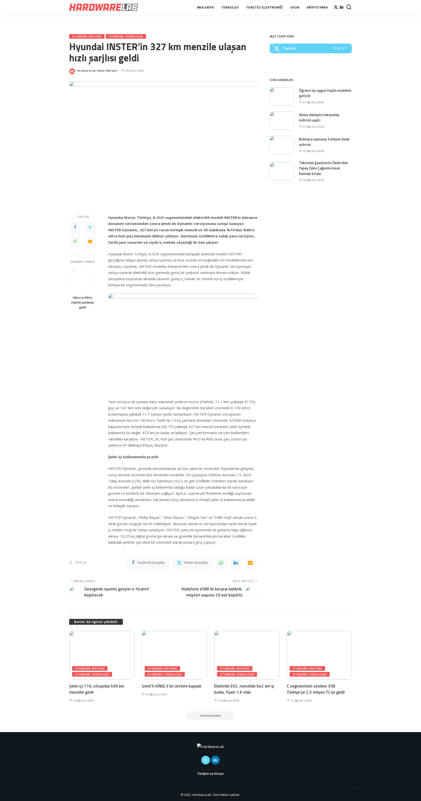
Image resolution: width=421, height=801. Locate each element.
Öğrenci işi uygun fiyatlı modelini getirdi (325, 93)
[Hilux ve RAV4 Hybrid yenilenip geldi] (83, 279)
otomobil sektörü (87, 36)
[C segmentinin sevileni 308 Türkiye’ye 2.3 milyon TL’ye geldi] (319, 655)
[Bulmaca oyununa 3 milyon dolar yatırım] (282, 145)
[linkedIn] (236, 563)
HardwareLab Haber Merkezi (97, 70)
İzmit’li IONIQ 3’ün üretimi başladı (171, 686)
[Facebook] (75, 227)
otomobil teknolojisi (126, 36)
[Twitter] (336, 7)
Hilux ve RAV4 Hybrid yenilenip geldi (82, 302)
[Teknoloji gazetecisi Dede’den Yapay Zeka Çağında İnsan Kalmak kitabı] (282, 171)
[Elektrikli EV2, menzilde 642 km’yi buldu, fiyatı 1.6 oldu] (246, 655)
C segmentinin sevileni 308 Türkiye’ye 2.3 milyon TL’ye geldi (316, 689)
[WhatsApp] (75, 241)
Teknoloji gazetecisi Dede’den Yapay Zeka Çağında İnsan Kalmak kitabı (323, 168)
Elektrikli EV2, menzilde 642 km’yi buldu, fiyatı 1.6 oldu (244, 689)
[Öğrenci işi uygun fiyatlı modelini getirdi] (282, 96)
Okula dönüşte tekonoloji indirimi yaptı (319, 117)
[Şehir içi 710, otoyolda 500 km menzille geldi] (101, 655)
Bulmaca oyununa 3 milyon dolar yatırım (324, 142)
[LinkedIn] (342, 7)
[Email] (90, 241)
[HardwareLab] (103, 7)
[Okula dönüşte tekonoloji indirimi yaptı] (282, 121)
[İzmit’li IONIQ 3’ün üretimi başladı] (174, 655)
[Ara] (349, 7)
